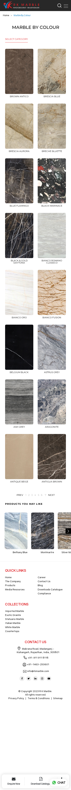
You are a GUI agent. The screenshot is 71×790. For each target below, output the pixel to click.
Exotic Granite (13, 615)
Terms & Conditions (39, 698)
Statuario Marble (14, 619)
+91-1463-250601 (38, 664)
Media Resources (15, 589)
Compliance (44, 593)
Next (51, 494)
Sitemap (58, 698)
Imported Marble (14, 611)
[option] (16, 533)
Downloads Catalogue (50, 589)
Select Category (16, 39)
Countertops (12, 631)
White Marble (12, 627)
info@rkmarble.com (38, 671)
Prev (20, 494)
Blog (40, 585)
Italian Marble (13, 623)
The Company (13, 581)
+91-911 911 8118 (38, 657)
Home (6, 15)
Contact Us (44, 581)
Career (42, 577)
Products (10, 585)
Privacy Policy (16, 698)
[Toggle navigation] (65, 5)
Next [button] (68, 531)
